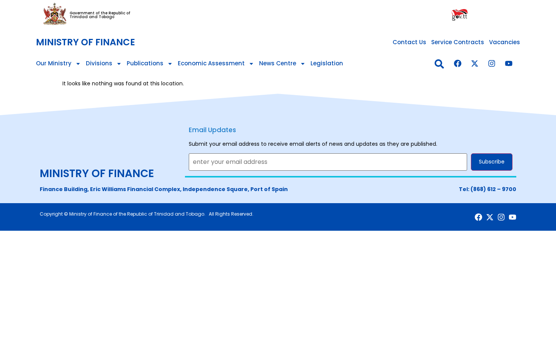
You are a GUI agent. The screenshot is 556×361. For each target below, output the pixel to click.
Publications (145, 63)
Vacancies (504, 42)
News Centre (277, 63)
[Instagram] (491, 63)
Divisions (99, 63)
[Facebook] (457, 63)
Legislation (327, 63)
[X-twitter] (474, 63)
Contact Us (409, 42)
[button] (439, 64)
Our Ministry (53, 63)
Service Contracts (457, 42)
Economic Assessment (211, 63)
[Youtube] (508, 63)
